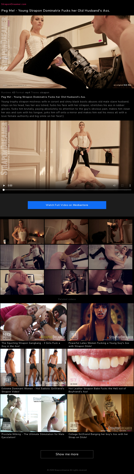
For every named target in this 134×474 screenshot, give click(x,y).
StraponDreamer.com (13, 4)
